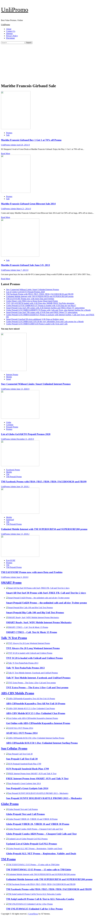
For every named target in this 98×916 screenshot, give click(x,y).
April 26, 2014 (22, 145)
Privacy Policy (12, 36)
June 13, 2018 (22, 534)
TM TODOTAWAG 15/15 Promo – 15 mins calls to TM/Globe (38, 869)
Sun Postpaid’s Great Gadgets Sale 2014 (27, 788)
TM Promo (8, 859)
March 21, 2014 (23, 209)
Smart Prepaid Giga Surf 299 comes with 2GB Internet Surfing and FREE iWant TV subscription (45, 308)
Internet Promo (12, 374)
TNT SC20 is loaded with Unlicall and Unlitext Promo (34, 658)
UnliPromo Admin (8, 145)
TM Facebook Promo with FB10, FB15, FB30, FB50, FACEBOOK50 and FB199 (39, 294)
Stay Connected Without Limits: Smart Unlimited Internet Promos (32, 289)
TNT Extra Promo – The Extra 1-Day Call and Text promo (37, 687)
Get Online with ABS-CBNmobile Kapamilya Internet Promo (38, 723)
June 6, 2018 (21, 577)
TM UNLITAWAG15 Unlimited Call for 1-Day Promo (34, 908)
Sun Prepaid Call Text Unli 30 (22, 758)
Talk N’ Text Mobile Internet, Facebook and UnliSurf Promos (38, 677)
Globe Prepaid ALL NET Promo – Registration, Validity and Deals (41, 853)
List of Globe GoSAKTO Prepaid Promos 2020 (25, 292)
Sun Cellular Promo (14, 748)
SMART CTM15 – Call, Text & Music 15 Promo (31, 632)
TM (7, 474)
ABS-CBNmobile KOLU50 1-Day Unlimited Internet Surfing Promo (42, 743)
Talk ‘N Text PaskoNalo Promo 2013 (25, 667)
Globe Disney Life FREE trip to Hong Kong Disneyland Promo (32, 301)
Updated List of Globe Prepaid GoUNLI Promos (31, 843)
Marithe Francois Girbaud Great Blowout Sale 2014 (28, 203)
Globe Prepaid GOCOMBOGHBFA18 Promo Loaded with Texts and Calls (37, 324)
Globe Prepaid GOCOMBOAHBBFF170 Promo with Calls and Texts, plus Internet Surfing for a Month (48, 310)
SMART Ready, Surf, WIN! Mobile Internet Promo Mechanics (38, 622)
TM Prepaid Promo (14, 477)
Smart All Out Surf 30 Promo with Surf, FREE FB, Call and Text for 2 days (46, 592)
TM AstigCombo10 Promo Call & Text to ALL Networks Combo (40, 899)
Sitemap (9, 33)
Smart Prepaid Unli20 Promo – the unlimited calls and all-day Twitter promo (46, 602)
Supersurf (10, 520)
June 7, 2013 (21, 270)
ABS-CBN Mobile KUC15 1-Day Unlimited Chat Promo (35, 713)
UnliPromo (14, 9)
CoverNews (33, 914)
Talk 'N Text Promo (14, 638)
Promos (9, 133)
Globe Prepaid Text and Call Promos (25, 814)
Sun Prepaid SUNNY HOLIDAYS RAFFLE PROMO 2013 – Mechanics (44, 798)
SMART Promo (11, 582)
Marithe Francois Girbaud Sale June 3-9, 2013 (25, 265)
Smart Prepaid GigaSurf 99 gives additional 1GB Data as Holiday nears (35, 319)
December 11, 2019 (24, 439)
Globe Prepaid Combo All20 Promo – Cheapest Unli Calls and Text (41, 833)
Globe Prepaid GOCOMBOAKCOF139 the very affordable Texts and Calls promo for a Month (45, 321)
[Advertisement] (49, 63)
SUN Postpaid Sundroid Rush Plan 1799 (27, 768)
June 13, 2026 (22, 389)
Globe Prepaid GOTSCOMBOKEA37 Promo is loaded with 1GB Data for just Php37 (41, 305)
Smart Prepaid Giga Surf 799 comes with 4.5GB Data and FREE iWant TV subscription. (42, 312)
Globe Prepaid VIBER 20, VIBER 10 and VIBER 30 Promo (37, 824)
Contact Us (10, 31)
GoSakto (9, 425)
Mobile (9, 377)
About (8, 29)
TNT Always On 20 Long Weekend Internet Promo (33, 648)
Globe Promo (10, 804)
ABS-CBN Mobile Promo (17, 693)
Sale (8, 135)
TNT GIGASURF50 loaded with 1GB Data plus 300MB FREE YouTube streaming (40, 303)
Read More (5, 153)
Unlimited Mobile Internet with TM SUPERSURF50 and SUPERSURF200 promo (40, 296)
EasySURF (10, 560)
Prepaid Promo (12, 427)
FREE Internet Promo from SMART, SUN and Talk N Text (37, 778)
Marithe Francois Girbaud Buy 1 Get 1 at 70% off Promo (31, 140)
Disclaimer (10, 38)
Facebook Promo (13, 470)
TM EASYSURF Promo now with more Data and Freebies (30, 299)
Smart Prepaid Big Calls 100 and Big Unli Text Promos (35, 612)
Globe (8, 422)
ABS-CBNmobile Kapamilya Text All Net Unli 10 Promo (35, 703)
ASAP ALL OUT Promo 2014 (22, 733)
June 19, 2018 (22, 486)
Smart (8, 379)
